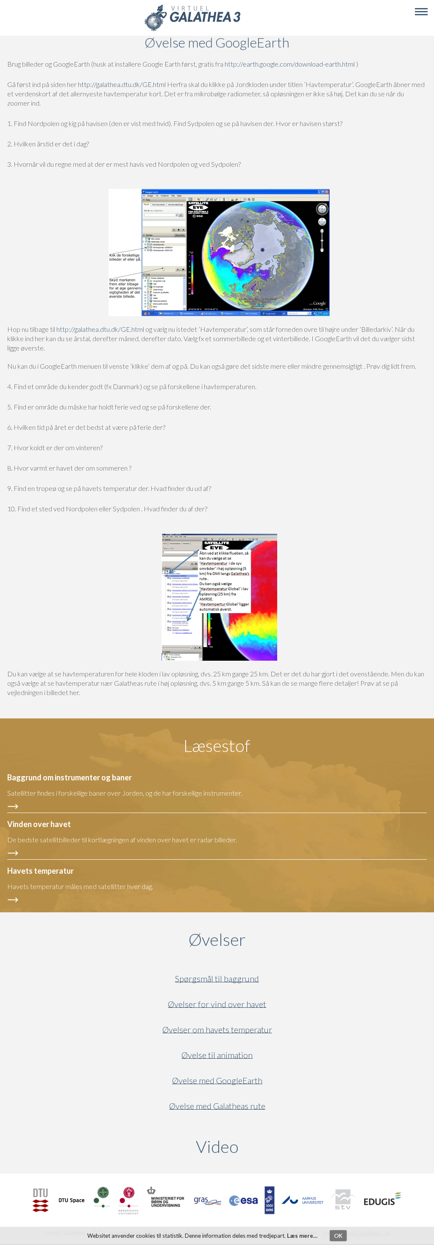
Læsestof (217, 745)
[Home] (192, 30)
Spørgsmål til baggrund (217, 978)
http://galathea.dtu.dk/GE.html (122, 84)
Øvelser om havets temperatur (217, 1029)
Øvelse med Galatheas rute (217, 1106)
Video (258, 1146)
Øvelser (217, 939)
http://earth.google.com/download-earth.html (290, 64)
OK (338, 1235)
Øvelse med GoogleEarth (217, 1080)
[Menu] (421, 11)
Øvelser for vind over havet (217, 1004)
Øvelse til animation (217, 1055)
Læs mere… (302, 1235)
